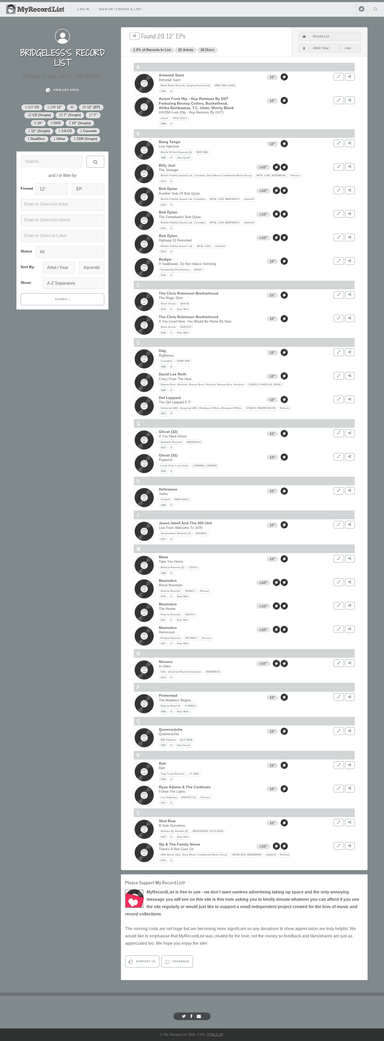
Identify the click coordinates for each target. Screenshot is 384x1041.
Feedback (180, 961)
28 (91, 107)
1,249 (54, 107)
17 (93, 115)
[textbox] (63, 204)
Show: (26, 282)
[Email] (199, 1016)
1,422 (32, 107)
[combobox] (62, 205)
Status (26, 251)
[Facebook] (192, 1016)
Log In (83, 9)
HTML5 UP (215, 1035)
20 (70, 115)
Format (26, 188)
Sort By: (28, 267)
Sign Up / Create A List (120, 9)
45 (72, 107)
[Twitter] (184, 1016)
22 (39, 115)
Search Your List (375, 9)
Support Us (145, 961)
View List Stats (65, 89)
